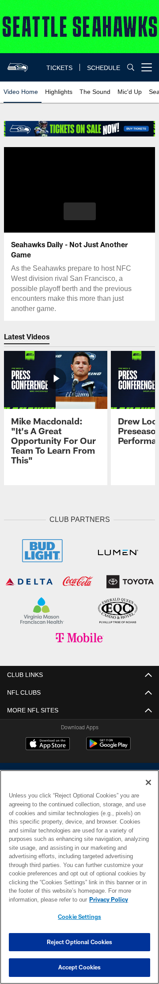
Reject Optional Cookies (80, 941)
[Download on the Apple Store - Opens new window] (47, 745)
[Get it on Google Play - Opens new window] (108, 748)
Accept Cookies (79, 967)
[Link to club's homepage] (17, 64)
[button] (80, 211)
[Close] (148, 782)
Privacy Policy (108, 899)
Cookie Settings (79, 916)
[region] (79, 877)
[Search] (130, 67)
